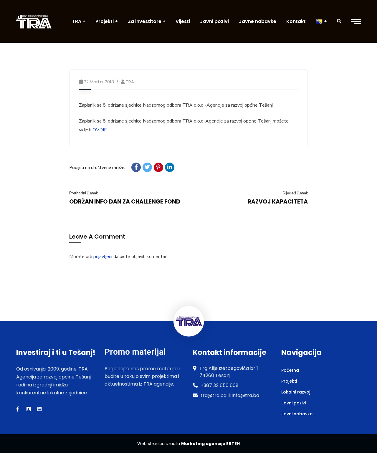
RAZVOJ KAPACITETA (278, 202)
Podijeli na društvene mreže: (97, 168)
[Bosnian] (321, 21)
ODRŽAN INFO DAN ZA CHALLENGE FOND (124, 202)
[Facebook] (136, 167)
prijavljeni (102, 256)
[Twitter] (147, 167)
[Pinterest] (158, 167)
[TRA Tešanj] (34, 21)
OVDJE (99, 130)
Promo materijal (135, 352)
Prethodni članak (83, 193)
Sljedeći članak (295, 193)
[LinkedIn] (169, 167)
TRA (130, 82)
